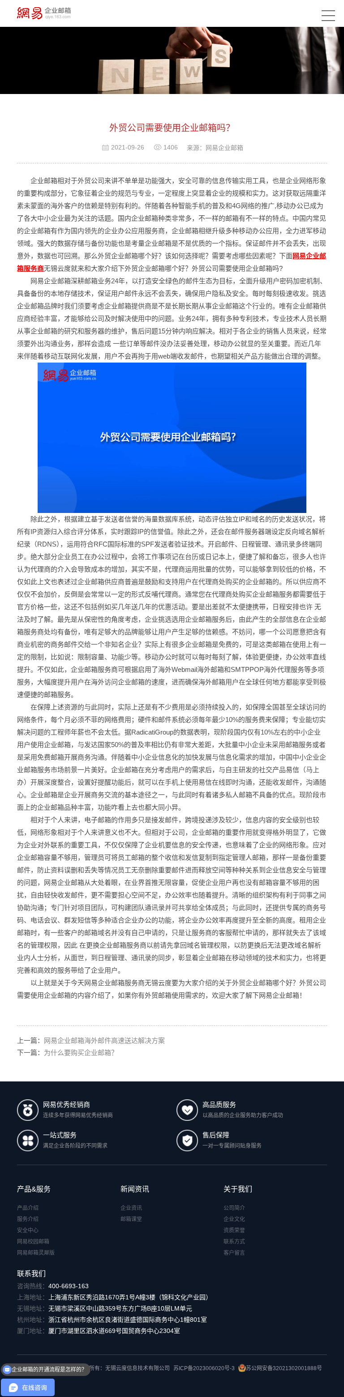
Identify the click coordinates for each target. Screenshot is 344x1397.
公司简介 (234, 1208)
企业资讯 (131, 1208)
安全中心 (28, 1230)
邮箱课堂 (131, 1219)
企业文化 (234, 1219)
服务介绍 (28, 1219)
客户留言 (234, 1253)
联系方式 (234, 1242)
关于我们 (238, 1189)
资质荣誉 (234, 1230)
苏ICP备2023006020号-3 (204, 1368)
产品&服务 (34, 1189)
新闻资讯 (134, 1189)
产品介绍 (28, 1208)
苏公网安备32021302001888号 (284, 1368)
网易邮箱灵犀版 (36, 1253)
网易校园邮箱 (33, 1242)
